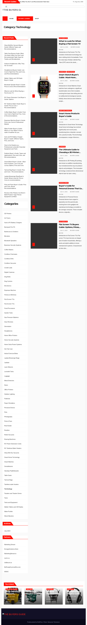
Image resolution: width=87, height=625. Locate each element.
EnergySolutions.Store (11, 549)
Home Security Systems (11, 340)
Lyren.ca (7, 558)
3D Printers (7, 213)
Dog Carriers (8, 281)
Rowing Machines (9, 439)
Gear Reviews (8, 322)
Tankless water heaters (11, 484)
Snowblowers (8, 466)
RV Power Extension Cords (12, 444)
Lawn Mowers (8, 367)
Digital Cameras (9, 272)
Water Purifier (8, 511)
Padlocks (7, 398)
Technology (8, 489)
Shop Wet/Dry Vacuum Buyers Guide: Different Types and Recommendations (13, 47)
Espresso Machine (10, 290)
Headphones (8, 331)
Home (11, 18)
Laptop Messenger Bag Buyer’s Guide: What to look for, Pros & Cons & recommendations (14, 178)
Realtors (7, 430)
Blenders (7, 236)
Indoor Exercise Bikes (11, 353)
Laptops (6, 362)
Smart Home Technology (12, 457)
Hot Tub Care (8, 349)
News (6, 385)
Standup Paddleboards (11, 471)
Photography (8, 416)
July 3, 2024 (64, 119)
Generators (7, 326)
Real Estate (8, 425)
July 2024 (7, 531)
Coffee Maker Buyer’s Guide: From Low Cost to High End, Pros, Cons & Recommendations (15, 114)
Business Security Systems (12, 245)
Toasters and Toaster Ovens (12, 493)
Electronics (7, 286)
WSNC (6, 571)
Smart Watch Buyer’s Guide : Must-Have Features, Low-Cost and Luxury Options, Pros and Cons (15, 163)
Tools (6, 498)
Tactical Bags (8, 480)
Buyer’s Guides (24, 18)
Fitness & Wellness (10, 295)
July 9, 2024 (64, 80)
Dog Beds (7, 276)
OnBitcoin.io (8, 562)
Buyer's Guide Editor (10, 600)
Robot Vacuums (9, 434)
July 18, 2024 (11, 596)
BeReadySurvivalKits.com (12, 567)
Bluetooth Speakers (10, 240)
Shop (37, 18)
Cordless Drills (9, 258)
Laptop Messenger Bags (11, 358)
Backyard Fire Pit (9, 227)
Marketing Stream (9, 544)
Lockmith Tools (9, 371)
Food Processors (9, 308)
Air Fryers (7, 218)
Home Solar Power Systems (13, 344)
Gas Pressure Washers (11, 317)
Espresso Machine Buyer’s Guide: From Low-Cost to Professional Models (14, 122)
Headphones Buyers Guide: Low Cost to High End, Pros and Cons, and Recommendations (14, 72)
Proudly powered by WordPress (35, 622)
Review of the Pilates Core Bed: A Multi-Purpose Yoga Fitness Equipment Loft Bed (14, 194)
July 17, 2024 (31, 596)
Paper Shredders (9, 403)
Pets (5, 412)
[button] (79, 18)
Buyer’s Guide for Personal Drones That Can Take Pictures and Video (71, 188)
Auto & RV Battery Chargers (13, 222)
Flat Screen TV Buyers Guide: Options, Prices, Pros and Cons (69, 227)
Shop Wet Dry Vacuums (11, 453)
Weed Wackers (9, 516)
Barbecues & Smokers (11, 231)
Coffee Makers (8, 249)
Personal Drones (9, 407)
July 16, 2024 (52, 596)
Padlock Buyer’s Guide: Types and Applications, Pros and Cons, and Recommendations (15, 155)
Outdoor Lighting (9, 394)
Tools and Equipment (10, 502)
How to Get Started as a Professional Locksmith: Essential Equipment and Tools (14, 147)
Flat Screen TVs (9, 299)
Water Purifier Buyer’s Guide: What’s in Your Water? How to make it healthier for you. (13, 130)
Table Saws (8, 475)
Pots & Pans (8, 421)
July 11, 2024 (64, 47)
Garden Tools (8, 313)
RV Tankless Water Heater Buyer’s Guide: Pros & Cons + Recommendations (15, 105)
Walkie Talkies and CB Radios (13, 507)
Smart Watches (9, 462)
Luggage (7, 376)
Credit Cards (8, 267)
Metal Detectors (9, 380)
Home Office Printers (10, 335)
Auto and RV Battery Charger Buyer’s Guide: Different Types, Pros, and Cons (14, 138)
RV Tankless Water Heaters (12, 448)
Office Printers (8, 389)
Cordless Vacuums (10, 263)
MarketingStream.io (10, 553)
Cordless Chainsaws (10, 254)
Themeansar (56, 622)
